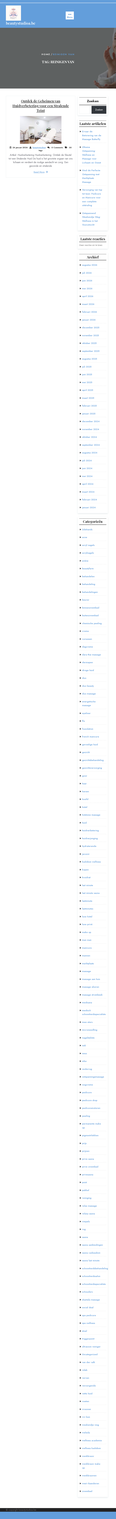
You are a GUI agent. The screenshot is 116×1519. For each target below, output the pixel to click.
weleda (86, 1432)
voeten (85, 1401)
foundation (87, 729)
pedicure (87, 1092)
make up (86, 932)
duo (84, 678)
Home (46, 54)
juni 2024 (87, 468)
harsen (85, 791)
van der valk (88, 1362)
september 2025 (90, 351)
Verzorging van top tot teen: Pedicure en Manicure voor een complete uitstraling (92, 197)
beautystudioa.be (20, 23)
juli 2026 (87, 273)
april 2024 (87, 484)
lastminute (87, 901)
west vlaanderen (90, 1483)
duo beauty (88, 686)
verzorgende (89, 1385)
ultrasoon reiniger (91, 1346)
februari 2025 (89, 405)
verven (85, 1378)
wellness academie (92, 1440)
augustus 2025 (89, 359)
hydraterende (89, 846)
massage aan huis (91, 979)
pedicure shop (89, 1100)
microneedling (89, 1030)
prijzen (85, 1151)
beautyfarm (88, 568)
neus (84, 1053)
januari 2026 (88, 319)
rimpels (86, 1221)
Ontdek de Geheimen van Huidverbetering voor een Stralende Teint (41, 106)
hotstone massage (91, 815)
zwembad (87, 1491)
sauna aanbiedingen (92, 1245)
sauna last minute (91, 1260)
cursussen (87, 639)
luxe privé (87, 924)
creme (85, 631)
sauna (85, 1237)
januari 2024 (89, 507)
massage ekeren (90, 987)
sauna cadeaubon (91, 1252)
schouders (87, 1291)
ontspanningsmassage (93, 1076)
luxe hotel (87, 916)
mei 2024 (87, 476)
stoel (84, 1331)
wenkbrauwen (89, 1475)
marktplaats (88, 963)
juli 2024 (87, 460)
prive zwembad (90, 1166)
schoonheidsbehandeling (95, 1268)
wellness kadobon (91, 1448)
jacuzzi (85, 854)
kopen (85, 869)
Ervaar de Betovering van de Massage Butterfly (91, 135)
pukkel (85, 1190)
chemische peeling (92, 623)
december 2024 (91, 421)
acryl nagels (88, 545)
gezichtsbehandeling (93, 760)
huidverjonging (90, 838)
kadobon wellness (91, 861)
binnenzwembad (90, 607)
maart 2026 (88, 304)
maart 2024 (88, 492)
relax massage (89, 1206)
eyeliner (86, 713)
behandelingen (90, 592)
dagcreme (87, 646)
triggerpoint (88, 1338)
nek (84, 1045)
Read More (39, 172)
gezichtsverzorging (92, 768)
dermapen (87, 662)
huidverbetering (90, 830)
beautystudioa (39, 147)
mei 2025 (87, 382)
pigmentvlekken (90, 1135)
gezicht (86, 752)
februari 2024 (89, 499)
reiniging (86, 1198)
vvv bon (86, 1417)
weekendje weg (90, 1425)
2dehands (87, 529)
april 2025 (87, 390)
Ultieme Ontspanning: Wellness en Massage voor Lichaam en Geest (91, 154)
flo (83, 721)
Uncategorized (90, 1354)
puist (84, 1182)
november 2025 (90, 335)
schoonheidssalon (91, 1276)
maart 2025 (88, 398)
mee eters (87, 1022)
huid (84, 822)
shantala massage (91, 1299)
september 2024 (91, 445)
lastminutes (87, 908)
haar (84, 783)
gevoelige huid (90, 744)
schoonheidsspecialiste (94, 1284)
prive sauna (88, 1159)
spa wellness (88, 1323)
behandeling (88, 584)
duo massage (89, 693)
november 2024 (90, 429)
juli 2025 (86, 366)
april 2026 (87, 296)
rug (84, 1229)
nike (84, 1061)
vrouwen (86, 1409)
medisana (87, 1002)
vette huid (87, 1393)
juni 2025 (87, 374)
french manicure (90, 736)
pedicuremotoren (91, 1108)
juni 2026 (87, 280)
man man (86, 940)
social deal (87, 1307)
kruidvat (86, 877)
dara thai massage (91, 654)
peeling (86, 1116)
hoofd (85, 799)
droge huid (88, 670)
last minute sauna (91, 893)
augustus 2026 (89, 265)
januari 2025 (88, 413)
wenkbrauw (88, 1456)
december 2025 (90, 327)
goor (84, 775)
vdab (84, 1370)
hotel (84, 807)
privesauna (87, 1174)
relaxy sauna (88, 1213)
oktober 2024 (89, 437)
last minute (87, 885)
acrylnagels (88, 553)
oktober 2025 (89, 343)
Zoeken (93, 101)
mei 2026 (87, 288)
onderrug (87, 1069)
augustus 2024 (89, 452)
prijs (84, 1143)
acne (84, 537)
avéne (85, 560)
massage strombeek (92, 994)
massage (86, 971)
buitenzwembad (90, 615)
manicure (87, 948)
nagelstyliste (88, 1037)
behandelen (88, 576)
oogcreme (87, 1084)
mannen (86, 955)
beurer (85, 599)
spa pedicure (89, 1315)
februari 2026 (89, 312)
